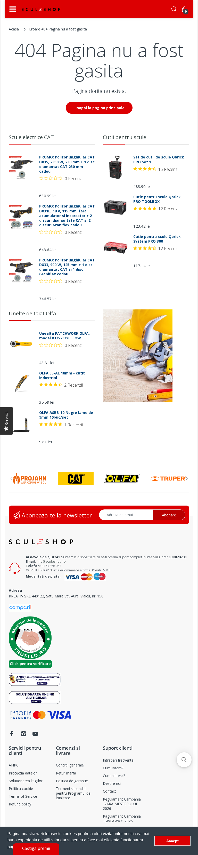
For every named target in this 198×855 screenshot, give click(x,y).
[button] (184, 759)
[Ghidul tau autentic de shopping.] (20, 607)
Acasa (14, 29)
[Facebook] (11, 734)
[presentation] (11, 478)
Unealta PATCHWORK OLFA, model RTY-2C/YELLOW (64, 335)
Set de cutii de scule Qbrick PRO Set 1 (158, 159)
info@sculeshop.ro (51, 561)
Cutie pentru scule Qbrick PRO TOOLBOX (157, 199)
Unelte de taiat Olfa (32, 313)
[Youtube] (35, 734)
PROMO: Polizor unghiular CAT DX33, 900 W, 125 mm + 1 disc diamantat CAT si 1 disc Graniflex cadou (67, 267)
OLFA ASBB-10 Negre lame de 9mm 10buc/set (66, 415)
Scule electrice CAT (31, 137)
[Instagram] (23, 734)
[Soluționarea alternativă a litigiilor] (35, 679)
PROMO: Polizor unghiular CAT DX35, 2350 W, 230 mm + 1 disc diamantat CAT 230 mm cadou (67, 164)
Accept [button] (172, 841)
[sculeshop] (41, 9)
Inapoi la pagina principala (100, 107)
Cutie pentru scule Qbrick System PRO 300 (157, 239)
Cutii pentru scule (124, 137)
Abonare (169, 515)
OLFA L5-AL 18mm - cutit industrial (62, 375)
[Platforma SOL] (35, 697)
